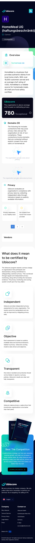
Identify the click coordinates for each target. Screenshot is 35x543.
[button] (30, 113)
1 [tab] (12, 227)
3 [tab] (22, 227)
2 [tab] (17, 227)
